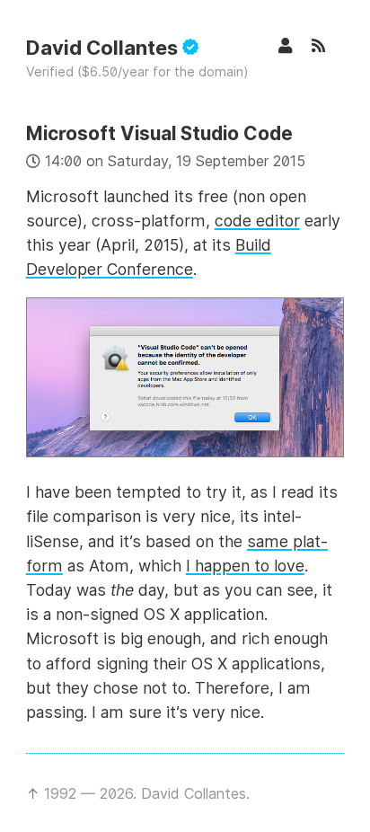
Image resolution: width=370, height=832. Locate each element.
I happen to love (245, 565)
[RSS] (328, 45)
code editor (257, 220)
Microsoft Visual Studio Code (159, 133)
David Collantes (104, 48)
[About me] (294, 45)
